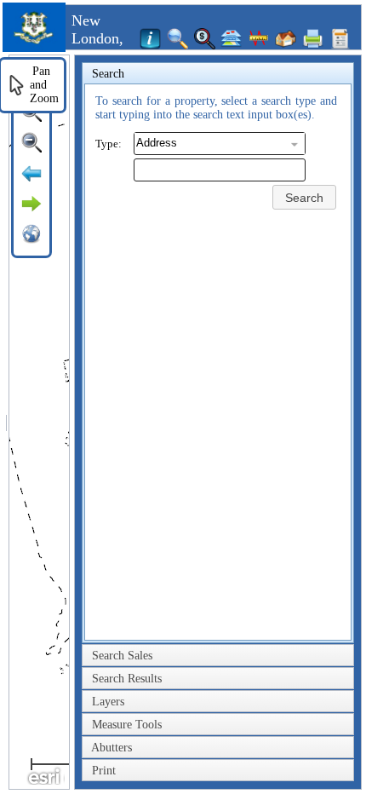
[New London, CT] (34, 48)
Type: (108, 143)
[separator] (6, 422)
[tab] (218, 74)
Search (304, 197)
